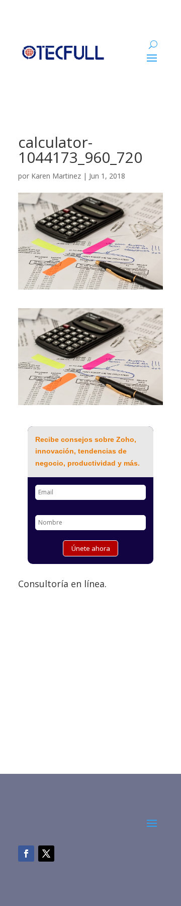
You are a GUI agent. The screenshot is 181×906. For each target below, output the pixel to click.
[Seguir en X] (46, 853)
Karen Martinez (56, 176)
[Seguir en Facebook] (26, 853)
